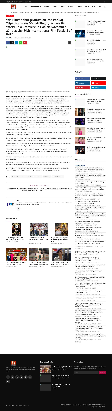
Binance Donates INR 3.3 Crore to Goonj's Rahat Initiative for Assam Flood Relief (88, 228)
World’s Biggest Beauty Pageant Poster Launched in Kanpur (61, 367)
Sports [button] (80, 7)
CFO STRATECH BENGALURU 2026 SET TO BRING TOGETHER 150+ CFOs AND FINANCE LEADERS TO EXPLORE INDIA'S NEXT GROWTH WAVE (89, 312)
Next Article (43, 185)
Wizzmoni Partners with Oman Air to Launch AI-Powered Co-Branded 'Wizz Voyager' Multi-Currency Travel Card (90, 252)
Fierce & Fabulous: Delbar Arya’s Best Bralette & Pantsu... (96, 110)
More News (78, 341)
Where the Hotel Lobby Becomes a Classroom (96, 41)
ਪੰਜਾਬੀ (26, 1)
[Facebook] (8, 377)
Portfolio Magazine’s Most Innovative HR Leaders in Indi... (95, 60)
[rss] (8, 381)
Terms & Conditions (65, 404)
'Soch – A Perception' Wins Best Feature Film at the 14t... (16, 263)
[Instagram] (17, 377)
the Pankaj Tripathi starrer (34, 176)
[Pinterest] (26, 377)
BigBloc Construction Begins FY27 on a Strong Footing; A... (96, 50)
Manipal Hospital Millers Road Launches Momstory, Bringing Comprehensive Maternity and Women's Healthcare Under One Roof (89, 304)
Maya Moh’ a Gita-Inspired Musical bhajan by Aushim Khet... (59, 239)
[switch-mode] (104, 1)
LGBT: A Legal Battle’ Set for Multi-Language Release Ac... (15, 238)
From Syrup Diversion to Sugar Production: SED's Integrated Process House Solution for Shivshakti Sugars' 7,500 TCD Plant (90, 175)
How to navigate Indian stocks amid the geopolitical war (56, 189)
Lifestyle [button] (55, 7)
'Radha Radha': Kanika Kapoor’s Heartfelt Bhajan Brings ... (96, 129)
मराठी (30, 1)
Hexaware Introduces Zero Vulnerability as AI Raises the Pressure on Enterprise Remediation (90, 298)
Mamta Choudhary (33, 266)
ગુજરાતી (21, 1)
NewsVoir (102, 406)
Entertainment (14, 12)
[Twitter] (12, 377)
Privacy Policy (76, 404)
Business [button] (46, 7)
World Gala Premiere (58, 176)
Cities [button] (87, 7)
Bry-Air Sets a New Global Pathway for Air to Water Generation (88, 272)
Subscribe (102, 373)
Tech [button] (62, 7)
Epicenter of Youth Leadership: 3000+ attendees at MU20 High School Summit (22, 189)
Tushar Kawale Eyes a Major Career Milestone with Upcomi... (39, 263)
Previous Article (33, 185)
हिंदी (17, 1)
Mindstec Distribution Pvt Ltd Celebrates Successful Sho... (61, 376)
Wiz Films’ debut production (19, 176)
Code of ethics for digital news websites (93, 404)
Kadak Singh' (47, 176)
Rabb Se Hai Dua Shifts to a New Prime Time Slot (96, 138)
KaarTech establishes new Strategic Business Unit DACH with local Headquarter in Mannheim (90, 265)
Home (7, 12)
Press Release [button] (96, 7)
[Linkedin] (30, 377)
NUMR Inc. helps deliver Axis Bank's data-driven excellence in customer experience (87, 222)
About (13, 1)
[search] (104, 6)
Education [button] (71, 7)
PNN (17, 201)
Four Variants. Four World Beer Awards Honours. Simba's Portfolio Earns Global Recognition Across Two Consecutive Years (90, 284)
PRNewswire (94, 406)
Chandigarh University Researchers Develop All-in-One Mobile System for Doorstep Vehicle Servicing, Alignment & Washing (90, 335)
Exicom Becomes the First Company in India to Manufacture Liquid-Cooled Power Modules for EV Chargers (88, 320)
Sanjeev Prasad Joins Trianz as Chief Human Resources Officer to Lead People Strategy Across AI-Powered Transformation (90, 243)
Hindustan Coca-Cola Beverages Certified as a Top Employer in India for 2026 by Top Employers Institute (89, 188)
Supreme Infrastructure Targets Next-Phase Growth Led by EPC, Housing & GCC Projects (90, 278)
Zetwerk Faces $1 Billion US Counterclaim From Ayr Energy (95, 31)
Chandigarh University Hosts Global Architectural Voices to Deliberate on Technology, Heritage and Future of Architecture (90, 195)
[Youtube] (21, 377)
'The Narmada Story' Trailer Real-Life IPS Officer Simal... (60, 263)
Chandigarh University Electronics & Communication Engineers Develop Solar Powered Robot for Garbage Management (89, 235)
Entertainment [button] (36, 7)
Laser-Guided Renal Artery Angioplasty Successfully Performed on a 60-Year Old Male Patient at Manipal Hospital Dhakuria (89, 328)
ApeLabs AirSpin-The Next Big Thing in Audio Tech (61, 385)
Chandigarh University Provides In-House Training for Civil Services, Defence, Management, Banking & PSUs (89, 168)
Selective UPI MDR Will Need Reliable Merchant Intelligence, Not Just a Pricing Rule (87, 202)
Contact (8, 1)
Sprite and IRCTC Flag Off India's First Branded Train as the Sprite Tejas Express (89, 208)
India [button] (25, 7)
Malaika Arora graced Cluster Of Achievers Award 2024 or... (96, 148)
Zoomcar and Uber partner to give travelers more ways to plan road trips (90, 182)
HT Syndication (90, 34)
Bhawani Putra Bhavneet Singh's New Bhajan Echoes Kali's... (96, 119)
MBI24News (9, 241)
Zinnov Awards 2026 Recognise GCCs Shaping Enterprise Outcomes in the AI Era (90, 291)
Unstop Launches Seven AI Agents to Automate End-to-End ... (96, 22)
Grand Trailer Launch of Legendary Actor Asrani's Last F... (38, 239)
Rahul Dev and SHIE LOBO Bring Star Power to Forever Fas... (95, 100)
